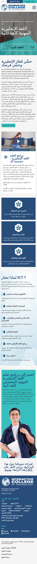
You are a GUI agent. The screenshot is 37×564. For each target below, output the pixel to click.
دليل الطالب (28, 506)
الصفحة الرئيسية (28, 21)
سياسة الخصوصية (6, 554)
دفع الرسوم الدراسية (7, 520)
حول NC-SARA (6, 513)
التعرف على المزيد (8, 125)
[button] (18, 141)
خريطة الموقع (5, 557)
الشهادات (26, 510)
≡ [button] (34, 7)
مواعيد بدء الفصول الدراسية (22, 508)
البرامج (20, 21)
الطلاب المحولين (6, 508)
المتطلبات (18, 506)
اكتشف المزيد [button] (17, 47)
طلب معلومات (30, 1)
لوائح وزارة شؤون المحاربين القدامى (12, 515)
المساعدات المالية (6, 506)
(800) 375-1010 (15, 1)
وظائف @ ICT (14, 503)
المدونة (3, 510)
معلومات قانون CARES (8, 548)
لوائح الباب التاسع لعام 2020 (9, 518)
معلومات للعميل (6, 551)
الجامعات (4, 503)
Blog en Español (14, 510)
